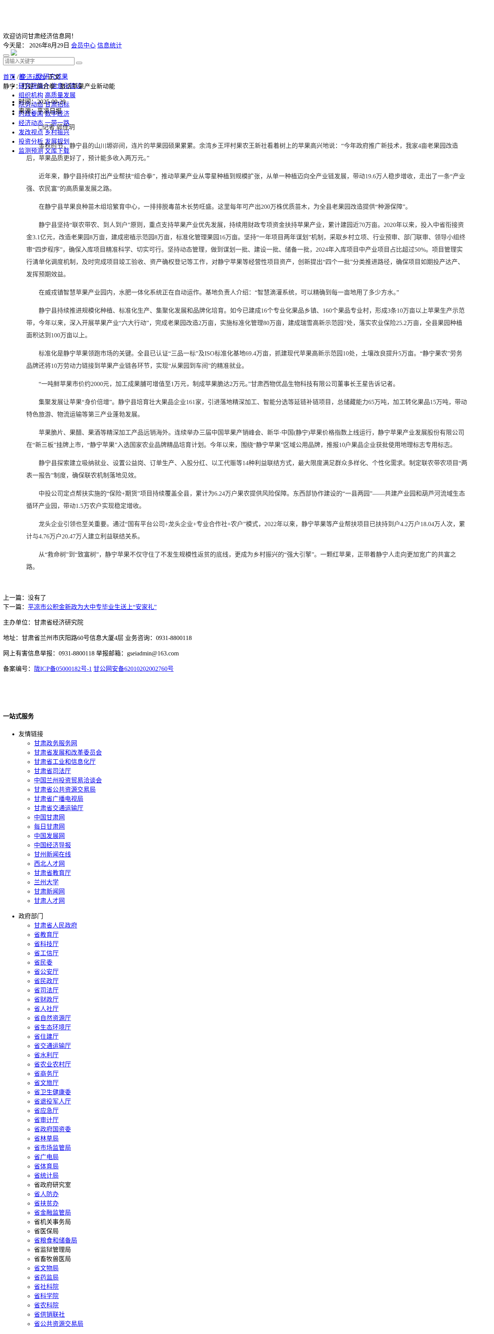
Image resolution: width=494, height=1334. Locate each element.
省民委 (43, 962)
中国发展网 (49, 836)
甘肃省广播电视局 (58, 799)
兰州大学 (46, 882)
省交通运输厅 (52, 1046)
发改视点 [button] (31, 132)
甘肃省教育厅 (52, 873)
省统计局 (46, 1175)
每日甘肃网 (49, 826)
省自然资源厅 (52, 1018)
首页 (9, 77)
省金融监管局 (52, 1212)
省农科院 (46, 1305)
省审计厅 (46, 1120)
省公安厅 (46, 971)
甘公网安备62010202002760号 (133, 668)
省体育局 (46, 1166)
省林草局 (46, 1138)
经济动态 (32, 77)
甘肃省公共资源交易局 (65, 789)
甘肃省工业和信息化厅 (65, 761)
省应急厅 (46, 1110)
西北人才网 (49, 863)
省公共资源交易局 (58, 1323)
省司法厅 (46, 990)
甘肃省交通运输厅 (58, 808)
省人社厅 (46, 1009)
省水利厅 (46, 1055)
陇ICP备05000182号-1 (63, 668)
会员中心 (83, 45)
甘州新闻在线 (52, 854)
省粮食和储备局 (55, 1240)
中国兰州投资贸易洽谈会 (68, 780)
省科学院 (46, 1296)
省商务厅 (46, 1073)
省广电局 (46, 1157)
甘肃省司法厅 (52, 771)
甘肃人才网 (49, 900)
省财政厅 (46, 999)
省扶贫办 (46, 1203)
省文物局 (46, 1268)
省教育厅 (46, 934)
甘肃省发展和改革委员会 (68, 752)
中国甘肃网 (49, 817)
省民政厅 (46, 981)
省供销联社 (49, 1314)
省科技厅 (46, 944)
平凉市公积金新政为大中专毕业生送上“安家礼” (92, 607)
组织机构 (31, 95)
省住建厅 (46, 1036)
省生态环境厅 (52, 1027)
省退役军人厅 (52, 1101)
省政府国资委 (52, 1129)
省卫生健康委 (52, 1092)
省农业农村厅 (52, 1064)
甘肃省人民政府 (55, 925)
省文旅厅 (46, 1083)
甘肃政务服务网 (55, 743)
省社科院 (46, 1286)
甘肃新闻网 (49, 891)
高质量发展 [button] (60, 95)
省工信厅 (46, 953)
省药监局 (46, 1277)
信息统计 (109, 45)
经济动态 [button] (31, 123)
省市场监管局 (52, 1147)
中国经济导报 (52, 845)
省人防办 (46, 1194)
